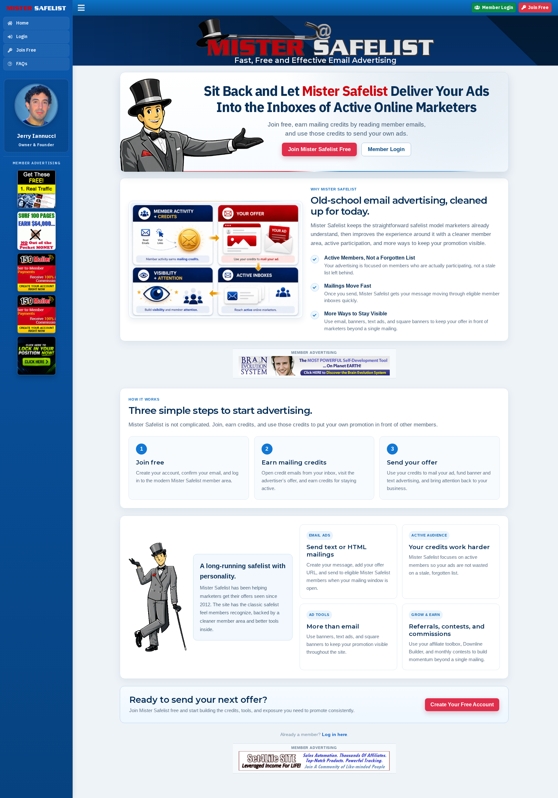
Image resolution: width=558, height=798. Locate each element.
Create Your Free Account (462, 704)
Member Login (497, 7)
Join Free (538, 7)
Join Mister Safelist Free (319, 149)
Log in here (334, 734)
